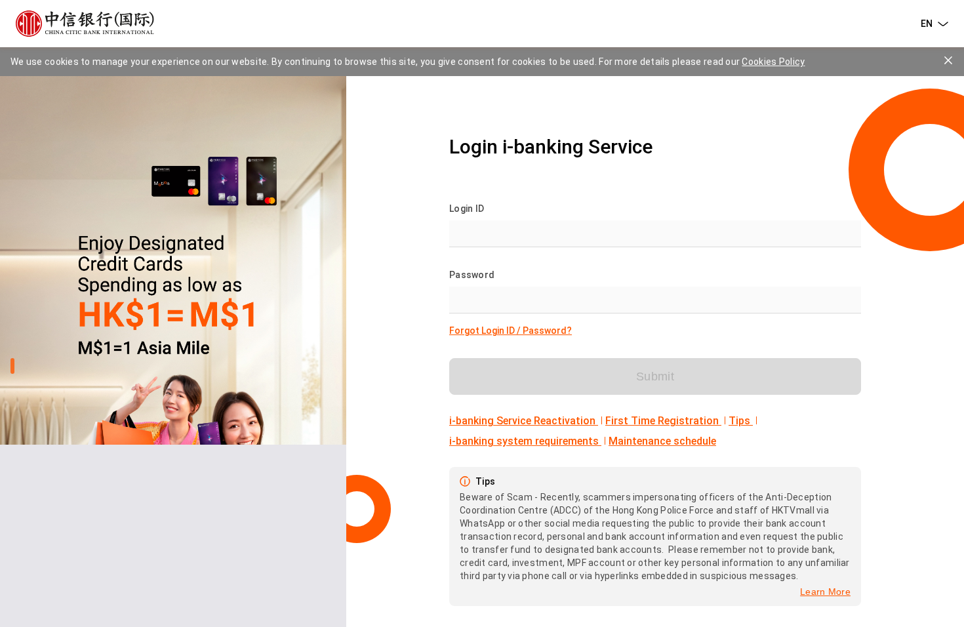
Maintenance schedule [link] (662, 441)
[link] (510, 330)
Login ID (466, 208)
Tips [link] (741, 421)
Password (471, 275)
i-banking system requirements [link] (525, 441)
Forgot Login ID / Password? (510, 330)
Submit (655, 376)
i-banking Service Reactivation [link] (523, 421)
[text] (85, 23)
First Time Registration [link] (663, 421)
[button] (934, 23)
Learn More (825, 591)
